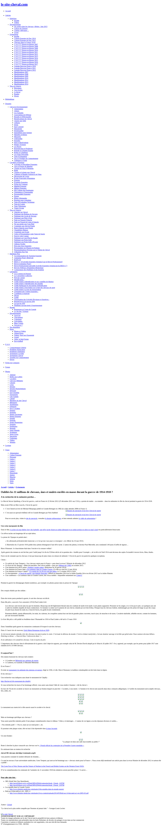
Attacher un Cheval (21, 212)
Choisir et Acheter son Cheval (24, 172)
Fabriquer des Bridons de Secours (26, 214)
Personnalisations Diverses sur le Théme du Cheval (32, 250)
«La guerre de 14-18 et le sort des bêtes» (43, 571)
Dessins (12, 387)
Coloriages (18, 319)
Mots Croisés (18, 323)
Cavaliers (13, 379)
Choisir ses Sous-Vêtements (24, 168)
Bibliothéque (9, 99)
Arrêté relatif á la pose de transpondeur (27, 290)
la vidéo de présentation (87, 518)
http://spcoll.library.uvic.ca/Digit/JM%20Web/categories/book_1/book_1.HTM (37, 783)
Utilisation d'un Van (21, 252)
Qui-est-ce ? (18, 325)
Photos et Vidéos (20, 331)
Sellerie (12, 479)
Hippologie (18, 129)
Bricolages (17, 88)
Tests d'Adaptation (20, 156)
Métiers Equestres (20, 188)
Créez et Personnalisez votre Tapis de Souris (29, 234)
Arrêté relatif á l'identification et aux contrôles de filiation (34, 282)
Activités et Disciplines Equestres (25, 164)
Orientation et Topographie (23, 192)
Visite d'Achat (19, 208)
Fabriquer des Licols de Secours (25, 216)
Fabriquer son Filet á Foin (23, 218)
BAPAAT (17, 260)
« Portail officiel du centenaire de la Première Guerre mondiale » (61, 745)
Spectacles (13, 436)
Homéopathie (18, 131)
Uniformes (13, 438)
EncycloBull (18, 341)
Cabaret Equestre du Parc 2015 (25, 40)
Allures (16, 111)
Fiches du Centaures (12, 363)
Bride (16, 170)
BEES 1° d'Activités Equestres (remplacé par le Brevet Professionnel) (38, 262)
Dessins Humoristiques (18, 389)
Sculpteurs (13, 432)
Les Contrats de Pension (22, 274)
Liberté (12, 399)
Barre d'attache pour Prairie (23, 228)
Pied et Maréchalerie (21, 143)
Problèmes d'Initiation (17, 352)
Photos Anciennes (16, 414)
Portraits (12, 420)
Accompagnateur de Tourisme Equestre (28, 256)
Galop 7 (12, 471)
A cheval (17, 92)
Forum (7, 367)
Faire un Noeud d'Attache (23, 220)
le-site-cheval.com (14, 4)
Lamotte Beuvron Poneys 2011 (25, 68)
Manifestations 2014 (21, 84)
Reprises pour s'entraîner (22, 200)
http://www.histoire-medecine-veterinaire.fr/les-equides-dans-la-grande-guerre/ (37, 789)
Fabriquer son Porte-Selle (23, 240)
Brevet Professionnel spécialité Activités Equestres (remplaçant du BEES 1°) (40, 266)
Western (12, 442)
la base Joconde (51, 728)
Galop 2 (12, 461)
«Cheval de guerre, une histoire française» (33, 573)
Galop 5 (12, 467)
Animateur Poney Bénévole (23, 258)
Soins (12, 481)
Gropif (16, 337)
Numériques (14, 404)
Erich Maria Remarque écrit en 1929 (36, 630)
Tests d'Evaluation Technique (24, 202)
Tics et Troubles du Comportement (26, 158)
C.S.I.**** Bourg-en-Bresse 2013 (26, 56)
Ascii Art (17, 315)
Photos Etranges (15, 416)
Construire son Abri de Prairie (24, 226)
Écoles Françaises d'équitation (24, 178)
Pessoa (16, 196)
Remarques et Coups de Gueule (25, 309)
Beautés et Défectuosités (22, 117)
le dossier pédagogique (53, 518)
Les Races (17, 147)
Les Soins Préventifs (21, 154)
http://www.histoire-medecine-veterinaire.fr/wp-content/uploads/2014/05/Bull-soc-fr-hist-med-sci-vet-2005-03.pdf (49, 793)
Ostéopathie (18, 139)
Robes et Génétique (21, 152)
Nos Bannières (15, 327)
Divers (16, 96)
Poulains (13, 424)
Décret (16, 295)
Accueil (8, 11)
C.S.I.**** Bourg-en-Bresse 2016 (26, 62)
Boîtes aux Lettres (16, 377)
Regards (12, 428)
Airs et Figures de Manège (23, 166)
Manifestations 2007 (21, 72)
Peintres (12, 410)
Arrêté (16, 297)
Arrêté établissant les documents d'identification (30, 286)
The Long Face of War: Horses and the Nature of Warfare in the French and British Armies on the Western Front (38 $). (42, 766)
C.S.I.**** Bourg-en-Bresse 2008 (26, 46)
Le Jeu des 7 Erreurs (21, 311)
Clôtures (17, 123)
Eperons (17, 180)
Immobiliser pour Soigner (23, 133)
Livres (16, 32)
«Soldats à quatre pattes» (35, 567)
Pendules (13, 412)
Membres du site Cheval (18, 401)
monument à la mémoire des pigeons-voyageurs (25, 670)
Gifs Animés (14, 397)
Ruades (16, 94)
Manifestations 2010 (21, 78)
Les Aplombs (18, 113)
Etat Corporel (18, 127)
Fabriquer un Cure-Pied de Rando (26, 238)
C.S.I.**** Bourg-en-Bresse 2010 (26, 50)
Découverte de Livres (21, 176)
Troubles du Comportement (19, 357)
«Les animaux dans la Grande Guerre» (39, 569)
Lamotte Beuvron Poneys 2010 (25, 66)
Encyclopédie (14, 393)
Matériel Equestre (20, 186)
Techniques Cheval (16, 356)
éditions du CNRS (65, 565)
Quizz (7, 450)
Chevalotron (18, 317)
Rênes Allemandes (20, 198)
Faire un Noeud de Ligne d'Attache (26, 222)
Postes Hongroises (16, 422)
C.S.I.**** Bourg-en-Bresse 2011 (26, 52)
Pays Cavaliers (15, 408)
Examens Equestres (21, 182)
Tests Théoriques (20, 206)
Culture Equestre (15, 455)
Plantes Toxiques (20, 145)
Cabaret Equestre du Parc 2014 (25, 38)
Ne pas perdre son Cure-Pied (24, 224)
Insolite (16, 21)
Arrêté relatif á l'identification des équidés (28, 284)
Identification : (19, 280)
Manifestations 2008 (21, 74)
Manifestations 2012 (21, 80)
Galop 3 (12, 463)
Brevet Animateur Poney (22, 264)
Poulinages (13, 426)
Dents (16, 125)
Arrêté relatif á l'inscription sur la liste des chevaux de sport (34, 288)
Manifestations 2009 (21, 76)
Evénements (20, 487)
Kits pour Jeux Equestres (22, 246)
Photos (7, 372)
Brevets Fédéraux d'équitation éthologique (28, 268)
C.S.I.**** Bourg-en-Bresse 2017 (26, 64)
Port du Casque (19, 278)
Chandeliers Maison (21, 230)
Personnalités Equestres (22, 194)
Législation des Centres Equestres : (26, 292)
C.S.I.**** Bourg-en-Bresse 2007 (26, 44)
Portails (12, 418)
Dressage (13, 391)
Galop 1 (12, 459)
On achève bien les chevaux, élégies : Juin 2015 (30, 26)
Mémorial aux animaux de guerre (26, 660)
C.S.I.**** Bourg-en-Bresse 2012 (26, 54)
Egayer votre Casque (21, 236)
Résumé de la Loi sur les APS (24, 301)
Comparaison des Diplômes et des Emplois (29, 270)
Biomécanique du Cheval (23, 119)
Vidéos (16, 23)
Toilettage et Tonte (20, 160)
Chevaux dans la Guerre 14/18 (24, 42)
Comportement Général (18, 348)
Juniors (12, 475)
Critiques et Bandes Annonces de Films (27, 174)
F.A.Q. (7, 344)
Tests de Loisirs (19, 204)
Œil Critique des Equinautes (24, 190)
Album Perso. (19, 333)
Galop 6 (12, 469)
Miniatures (13, 403)
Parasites (17, 141)
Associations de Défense (22, 115)
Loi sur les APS (19, 303)
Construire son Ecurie (21, 232)
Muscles (12, 477)
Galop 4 (12, 465)
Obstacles (13, 406)
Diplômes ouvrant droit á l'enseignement (28, 305)
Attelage (13, 375)
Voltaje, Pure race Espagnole (24, 335)
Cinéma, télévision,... (21, 30)
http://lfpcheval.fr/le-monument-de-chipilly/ (16, 681)
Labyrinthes (18, 321)
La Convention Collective (23, 276)
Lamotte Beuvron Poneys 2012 (25, 70)
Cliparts (12, 383)
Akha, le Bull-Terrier (21, 339)
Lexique (8, 445)
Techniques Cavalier (17, 354)
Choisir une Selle (20, 121)
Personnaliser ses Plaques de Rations (27, 248)
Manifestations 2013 (21, 82)
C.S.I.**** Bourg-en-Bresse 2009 (26, 48)
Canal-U (79, 575)
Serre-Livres (14, 434)
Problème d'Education (17, 350)
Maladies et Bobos (20, 135)
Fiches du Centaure (21, 184)
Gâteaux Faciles (19, 244)
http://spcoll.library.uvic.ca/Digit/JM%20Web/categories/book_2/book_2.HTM (37, 785)
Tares (11, 483)
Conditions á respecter (22, 293)
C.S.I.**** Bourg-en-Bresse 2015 (26, 60)
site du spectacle (31, 518)
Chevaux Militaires (16, 381)
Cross (12, 385)
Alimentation (18, 109)
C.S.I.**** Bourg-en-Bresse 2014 (26, 58)
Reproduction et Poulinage (23, 149)
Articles (11, 487)
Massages (17, 137)
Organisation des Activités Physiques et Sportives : (31, 299)
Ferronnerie (14, 395)
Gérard (9, 805)
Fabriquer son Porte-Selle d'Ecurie (26, 242)
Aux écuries (18, 90)
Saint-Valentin (15, 430)
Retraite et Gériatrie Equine (23, 150)
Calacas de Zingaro (21, 28)
